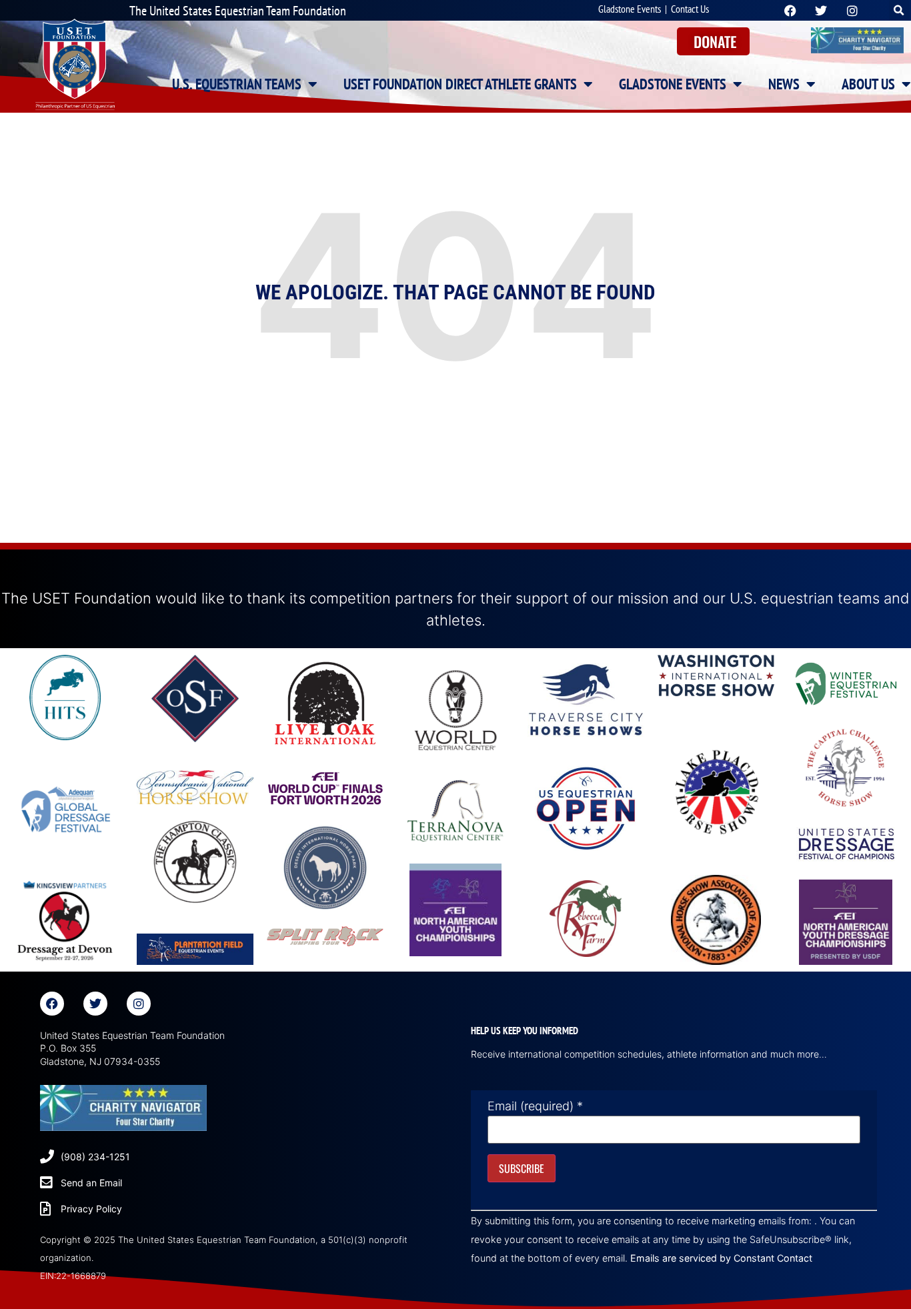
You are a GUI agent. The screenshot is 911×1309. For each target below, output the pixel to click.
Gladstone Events (629, 8)
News (784, 84)
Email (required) (535, 1106)
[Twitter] (95, 1004)
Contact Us (690, 8)
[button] (899, 10)
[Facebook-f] (52, 1004)
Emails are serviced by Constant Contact (721, 1258)
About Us (868, 84)
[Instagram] (139, 1004)
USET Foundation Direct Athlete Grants (460, 84)
